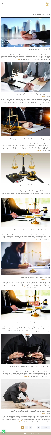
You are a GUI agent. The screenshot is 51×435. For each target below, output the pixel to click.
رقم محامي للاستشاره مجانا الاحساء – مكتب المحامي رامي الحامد (29, 138)
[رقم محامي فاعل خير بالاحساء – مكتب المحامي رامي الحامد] (25, 212)
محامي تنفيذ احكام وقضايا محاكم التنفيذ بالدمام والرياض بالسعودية (29, 366)
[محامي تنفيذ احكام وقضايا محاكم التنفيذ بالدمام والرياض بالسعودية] (25, 349)
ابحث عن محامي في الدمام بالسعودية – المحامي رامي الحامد (31, 94)
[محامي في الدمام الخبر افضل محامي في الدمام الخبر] (47, 4)
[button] (3, 431)
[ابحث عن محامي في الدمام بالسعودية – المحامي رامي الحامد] (25, 77)
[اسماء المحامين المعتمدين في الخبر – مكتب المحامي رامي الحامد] (25, 305)
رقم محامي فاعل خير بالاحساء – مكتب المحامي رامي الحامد (31, 229)
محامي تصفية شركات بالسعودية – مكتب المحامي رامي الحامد (30, 411)
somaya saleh (44, 51)
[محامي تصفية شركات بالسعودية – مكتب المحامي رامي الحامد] (25, 394)
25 (26, 427)
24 (30, 427)
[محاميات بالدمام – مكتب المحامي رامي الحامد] (25, 258)
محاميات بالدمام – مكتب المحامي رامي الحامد (35, 277)
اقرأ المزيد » (17, 59)
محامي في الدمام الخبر (15, 433)
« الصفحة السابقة (45, 427)
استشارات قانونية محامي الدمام (33, 433)
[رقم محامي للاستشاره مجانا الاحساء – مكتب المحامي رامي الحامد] (25, 121)
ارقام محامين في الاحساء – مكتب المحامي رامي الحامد (32, 185)
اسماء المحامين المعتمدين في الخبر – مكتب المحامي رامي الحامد (29, 322)
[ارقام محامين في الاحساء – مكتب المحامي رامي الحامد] (25, 168)
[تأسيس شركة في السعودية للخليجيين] (25, 32)
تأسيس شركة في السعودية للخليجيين (38, 49)
